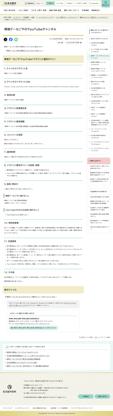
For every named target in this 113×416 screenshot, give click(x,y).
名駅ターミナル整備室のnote (98, 108)
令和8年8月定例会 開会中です (99, 227)
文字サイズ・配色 (82, 3)
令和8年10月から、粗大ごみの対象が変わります (99, 167)
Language (94, 3)
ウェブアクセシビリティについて (82, 408)
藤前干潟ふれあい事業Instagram (98, 82)
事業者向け (96, 10)
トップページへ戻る (104, 337)
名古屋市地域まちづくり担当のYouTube (99, 102)
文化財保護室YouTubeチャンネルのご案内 (22, 362)
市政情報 (85, 10)
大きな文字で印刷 (72, 42)
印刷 (59, 42)
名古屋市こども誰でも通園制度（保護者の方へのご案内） (99, 208)
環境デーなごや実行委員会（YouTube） (24, 50)
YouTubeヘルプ (17, 214)
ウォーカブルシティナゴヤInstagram (99, 130)
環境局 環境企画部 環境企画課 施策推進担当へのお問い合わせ (34, 328)
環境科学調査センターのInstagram (98, 63)
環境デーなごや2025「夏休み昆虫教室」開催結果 (23, 359)
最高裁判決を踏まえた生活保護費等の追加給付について (99, 173)
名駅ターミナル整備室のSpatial (98, 115)
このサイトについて (23, 408)
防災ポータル (40, 3)
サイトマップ (8, 408)
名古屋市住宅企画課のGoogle (98, 44)
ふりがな (61, 3)
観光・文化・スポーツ (71, 10)
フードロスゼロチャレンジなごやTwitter (100, 149)
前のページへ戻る (87, 337)
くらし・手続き (23, 10)
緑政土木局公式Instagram (99, 38)
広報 (32, 17)
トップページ (17, 17)
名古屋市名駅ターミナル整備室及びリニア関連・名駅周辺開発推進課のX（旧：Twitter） (100, 122)
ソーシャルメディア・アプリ (44, 17)
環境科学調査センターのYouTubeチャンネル (98, 70)
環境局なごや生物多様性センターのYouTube (99, 76)
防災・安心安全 (9, 10)
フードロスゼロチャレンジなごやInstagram (100, 143)
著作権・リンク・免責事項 (59, 408)
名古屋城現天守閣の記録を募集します (99, 215)
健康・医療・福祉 (55, 10)
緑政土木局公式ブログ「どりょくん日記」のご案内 (100, 95)
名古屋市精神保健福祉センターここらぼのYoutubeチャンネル (28, 355)
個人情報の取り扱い (40, 408)
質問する (51, 3)
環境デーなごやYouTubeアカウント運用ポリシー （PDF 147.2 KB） (31, 296)
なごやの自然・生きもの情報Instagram (99, 50)
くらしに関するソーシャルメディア (66, 17)
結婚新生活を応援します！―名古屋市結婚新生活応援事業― (99, 202)
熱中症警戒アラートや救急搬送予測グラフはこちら (99, 221)
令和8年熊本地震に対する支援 (99, 197)
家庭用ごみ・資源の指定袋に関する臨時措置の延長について (99, 180)
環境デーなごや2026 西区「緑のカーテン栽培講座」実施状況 (28, 366)
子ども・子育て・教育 (39, 10)
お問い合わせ (102, 396)
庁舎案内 (86, 396)
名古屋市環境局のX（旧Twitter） (98, 89)
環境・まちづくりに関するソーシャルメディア (94, 17)
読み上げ (70, 3)
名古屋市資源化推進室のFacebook (98, 136)
